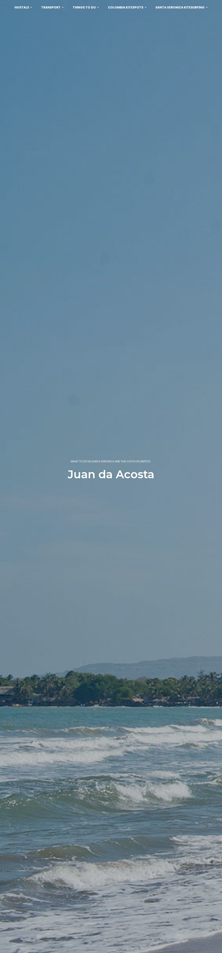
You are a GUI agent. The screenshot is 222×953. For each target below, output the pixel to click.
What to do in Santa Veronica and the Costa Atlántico (110, 461)
